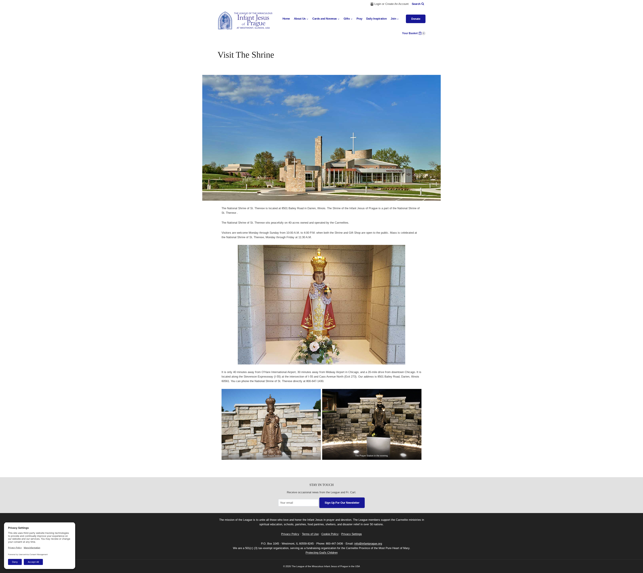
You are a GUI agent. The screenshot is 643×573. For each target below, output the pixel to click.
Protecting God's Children (322, 552)
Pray (359, 18)
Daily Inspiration (376, 18)
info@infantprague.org (368, 543)
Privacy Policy (290, 534)
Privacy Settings (351, 534)
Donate (415, 18)
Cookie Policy (330, 534)
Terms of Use (310, 534)
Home (286, 18)
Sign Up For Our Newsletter (342, 502)
